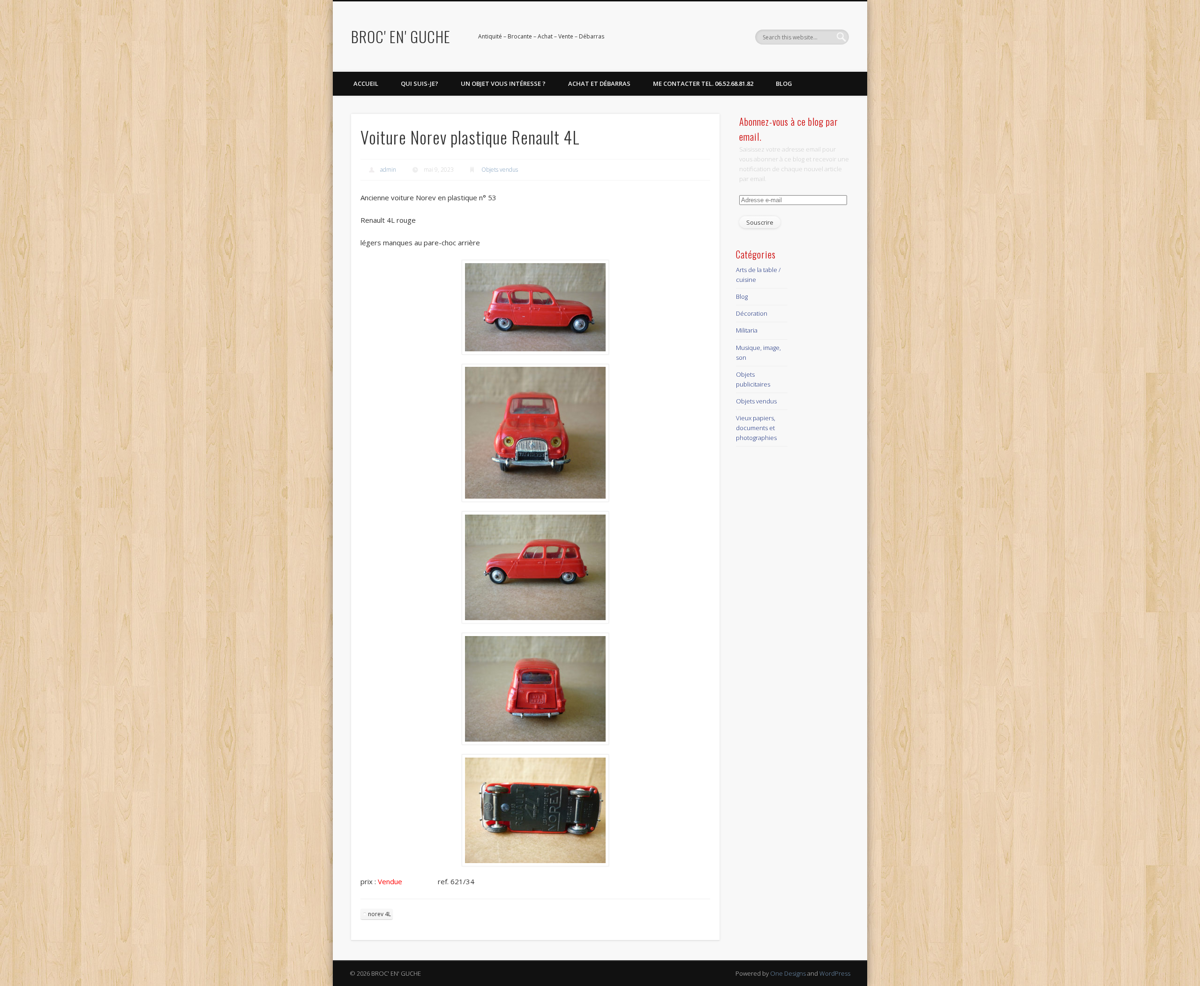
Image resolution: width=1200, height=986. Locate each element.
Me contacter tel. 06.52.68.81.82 (703, 83)
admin (388, 170)
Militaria (747, 330)
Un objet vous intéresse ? (503, 83)
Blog (784, 83)
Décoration (751, 313)
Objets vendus (499, 170)
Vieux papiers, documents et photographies (756, 428)
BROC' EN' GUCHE (400, 36)
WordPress (834, 973)
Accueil (365, 83)
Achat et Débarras (599, 83)
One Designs (788, 973)
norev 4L (379, 914)
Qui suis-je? (419, 83)
